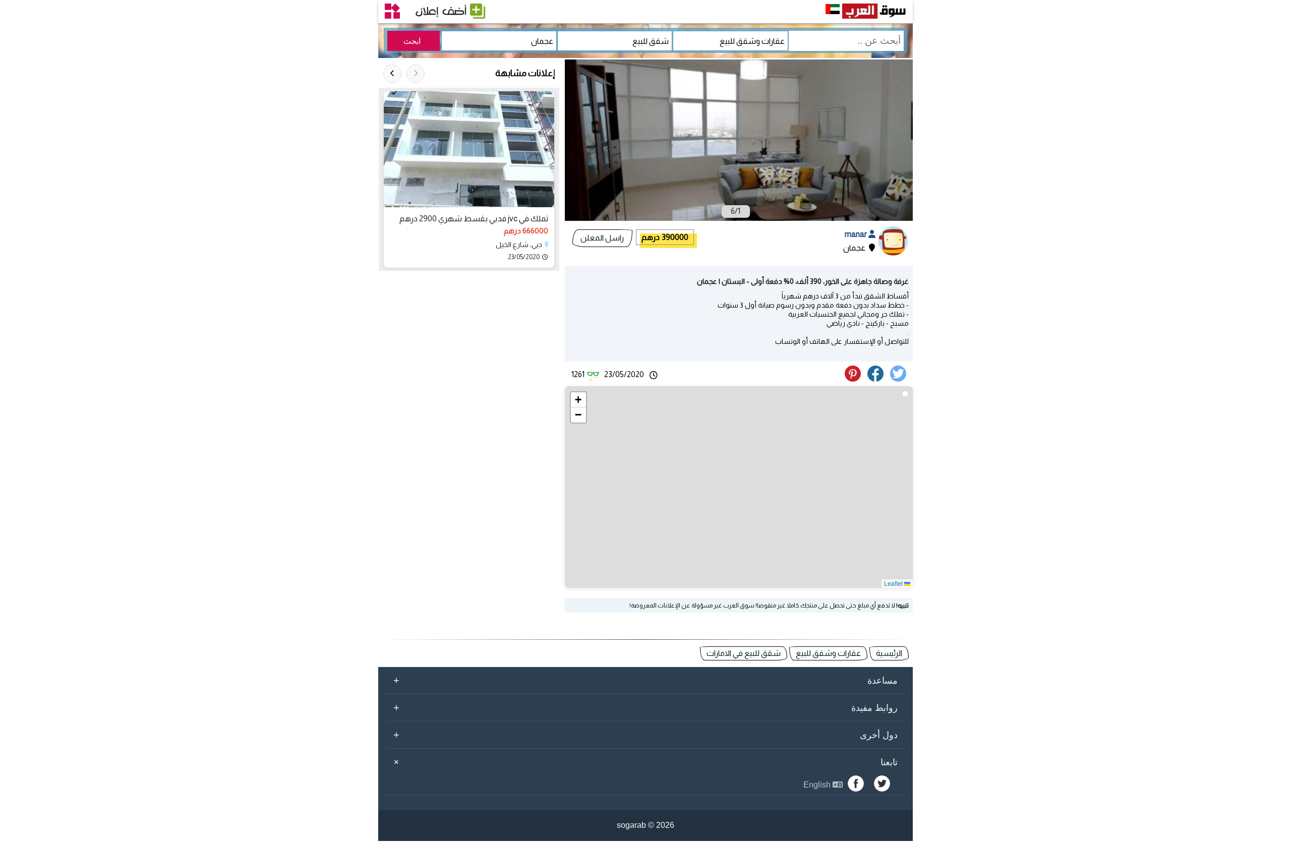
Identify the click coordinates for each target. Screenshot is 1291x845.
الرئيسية (889, 653)
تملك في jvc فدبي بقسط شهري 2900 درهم (473, 218)
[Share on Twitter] (900, 379)
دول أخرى (645, 734)
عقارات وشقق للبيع (828, 653)
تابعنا (644, 762)
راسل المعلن (602, 237)
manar (856, 234)
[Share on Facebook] (877, 379)
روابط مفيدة (645, 707)
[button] (578, 399)
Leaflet (894, 583)
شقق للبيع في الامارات (744, 653)
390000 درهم (664, 237)
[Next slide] (392, 74)
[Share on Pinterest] (855, 379)
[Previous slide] (415, 74)
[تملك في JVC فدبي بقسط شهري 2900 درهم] (469, 149)
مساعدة (645, 680)
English (818, 784)
